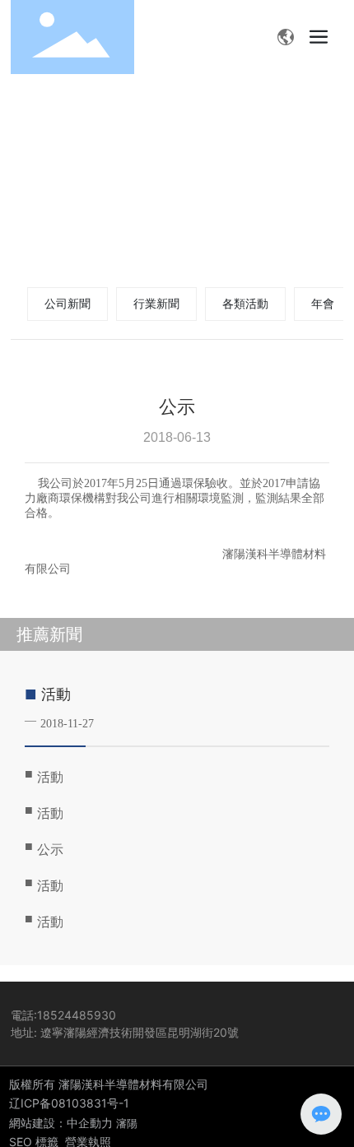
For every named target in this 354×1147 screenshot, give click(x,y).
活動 (56, 694)
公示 (50, 850)
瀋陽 (126, 1123)
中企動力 (90, 1123)
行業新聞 (156, 303)
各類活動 (245, 303)
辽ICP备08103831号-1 (69, 1103)
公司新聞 (67, 303)
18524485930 (76, 1015)
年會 (322, 303)
